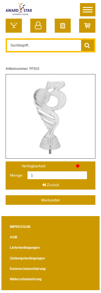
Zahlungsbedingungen (27, 258)
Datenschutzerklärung (27, 269)
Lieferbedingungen (25, 248)
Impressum (20, 227)
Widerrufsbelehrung (26, 279)
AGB (13, 237)
